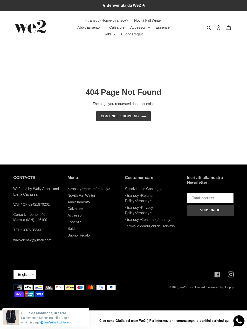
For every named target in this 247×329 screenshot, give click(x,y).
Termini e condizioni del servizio (150, 226)
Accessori (75, 215)
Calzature (75, 209)
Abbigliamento (79, 202)
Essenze (75, 222)
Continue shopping (120, 116)
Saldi (71, 228)
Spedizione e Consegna (143, 189)
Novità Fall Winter (81, 195)
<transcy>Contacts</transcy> (148, 219)
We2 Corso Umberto (193, 287)
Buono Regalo (79, 235)
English (23, 274)
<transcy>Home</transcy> (89, 189)
